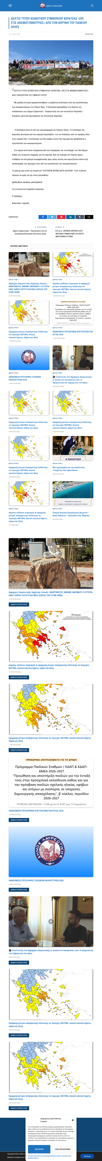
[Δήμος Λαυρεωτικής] (51, 5)
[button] (73, 1120)
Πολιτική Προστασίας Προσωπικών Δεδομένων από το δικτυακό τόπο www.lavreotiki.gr (49, 1157)
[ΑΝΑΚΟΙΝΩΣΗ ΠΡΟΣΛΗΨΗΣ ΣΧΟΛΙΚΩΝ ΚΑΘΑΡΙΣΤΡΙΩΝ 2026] (29, 358)
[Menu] (10, 5)
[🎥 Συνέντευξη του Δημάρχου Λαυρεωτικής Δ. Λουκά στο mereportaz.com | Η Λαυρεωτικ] (73, 358)
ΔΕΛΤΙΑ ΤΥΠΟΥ (89, 34)
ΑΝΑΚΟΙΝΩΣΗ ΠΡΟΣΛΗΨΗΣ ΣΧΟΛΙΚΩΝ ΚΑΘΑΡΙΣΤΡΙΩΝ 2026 (25, 378)
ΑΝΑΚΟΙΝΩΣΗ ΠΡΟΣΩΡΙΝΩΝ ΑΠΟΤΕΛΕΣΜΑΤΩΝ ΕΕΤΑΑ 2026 (73, 333)
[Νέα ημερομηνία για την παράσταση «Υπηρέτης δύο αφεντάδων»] (73, 448)
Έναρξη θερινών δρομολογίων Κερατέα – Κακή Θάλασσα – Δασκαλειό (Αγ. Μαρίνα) (71, 514)
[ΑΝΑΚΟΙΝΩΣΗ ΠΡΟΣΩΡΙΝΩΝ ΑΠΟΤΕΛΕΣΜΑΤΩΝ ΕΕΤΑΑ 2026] (73, 312)
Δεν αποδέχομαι (62, 1149)
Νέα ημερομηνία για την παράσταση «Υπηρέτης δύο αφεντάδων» (69, 469)
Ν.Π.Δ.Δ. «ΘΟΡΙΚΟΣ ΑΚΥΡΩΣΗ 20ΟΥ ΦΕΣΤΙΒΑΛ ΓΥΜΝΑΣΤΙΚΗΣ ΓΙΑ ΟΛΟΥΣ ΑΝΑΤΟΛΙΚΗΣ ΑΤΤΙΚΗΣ (69, 234)
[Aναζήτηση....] (92, 5)
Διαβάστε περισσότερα (19, 604)
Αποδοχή (39, 1149)
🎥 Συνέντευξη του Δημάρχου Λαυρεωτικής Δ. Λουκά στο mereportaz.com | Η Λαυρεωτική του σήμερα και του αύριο (72, 380)
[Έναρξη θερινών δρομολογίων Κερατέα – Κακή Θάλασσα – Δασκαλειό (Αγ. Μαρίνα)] (73, 493)
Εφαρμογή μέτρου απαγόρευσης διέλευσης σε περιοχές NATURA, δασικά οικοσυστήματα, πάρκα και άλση (28, 334)
